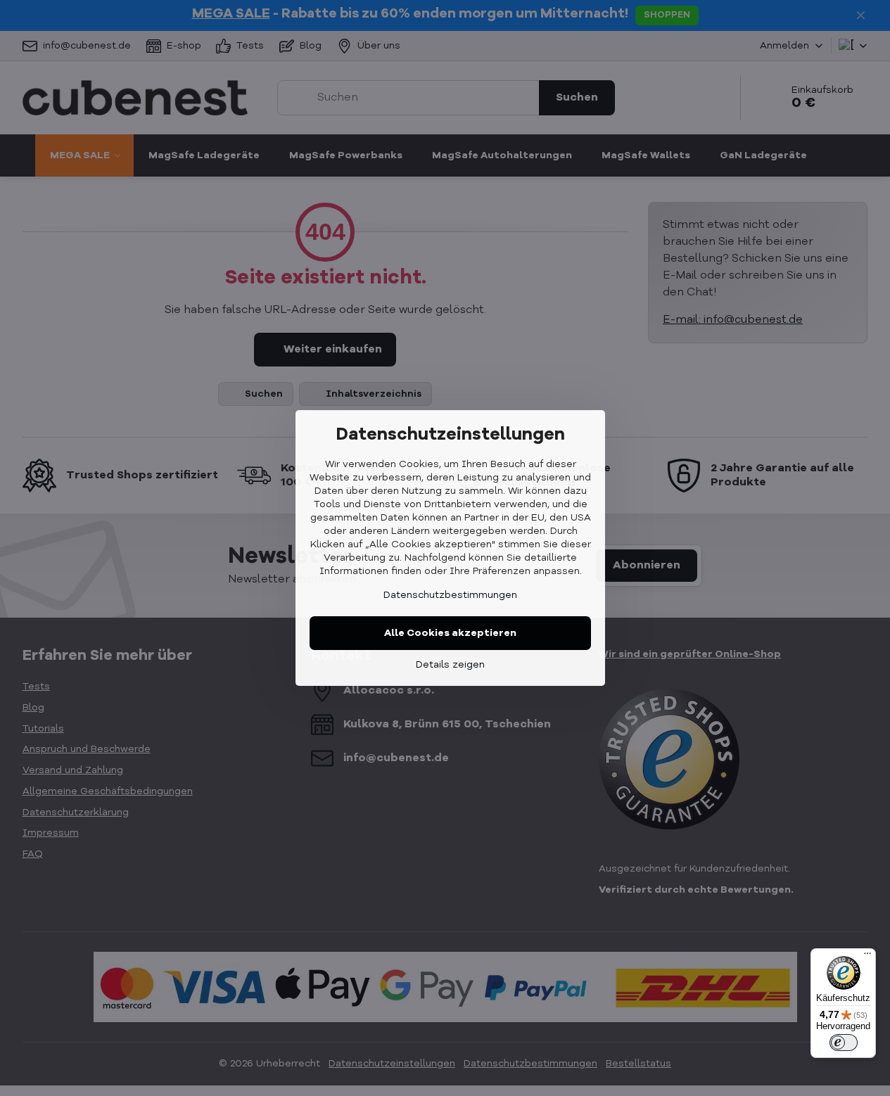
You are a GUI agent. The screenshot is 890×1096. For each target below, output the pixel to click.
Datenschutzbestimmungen (450, 595)
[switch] (843, 1042)
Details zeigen (450, 665)
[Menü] (867, 956)
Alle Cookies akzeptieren (450, 633)
